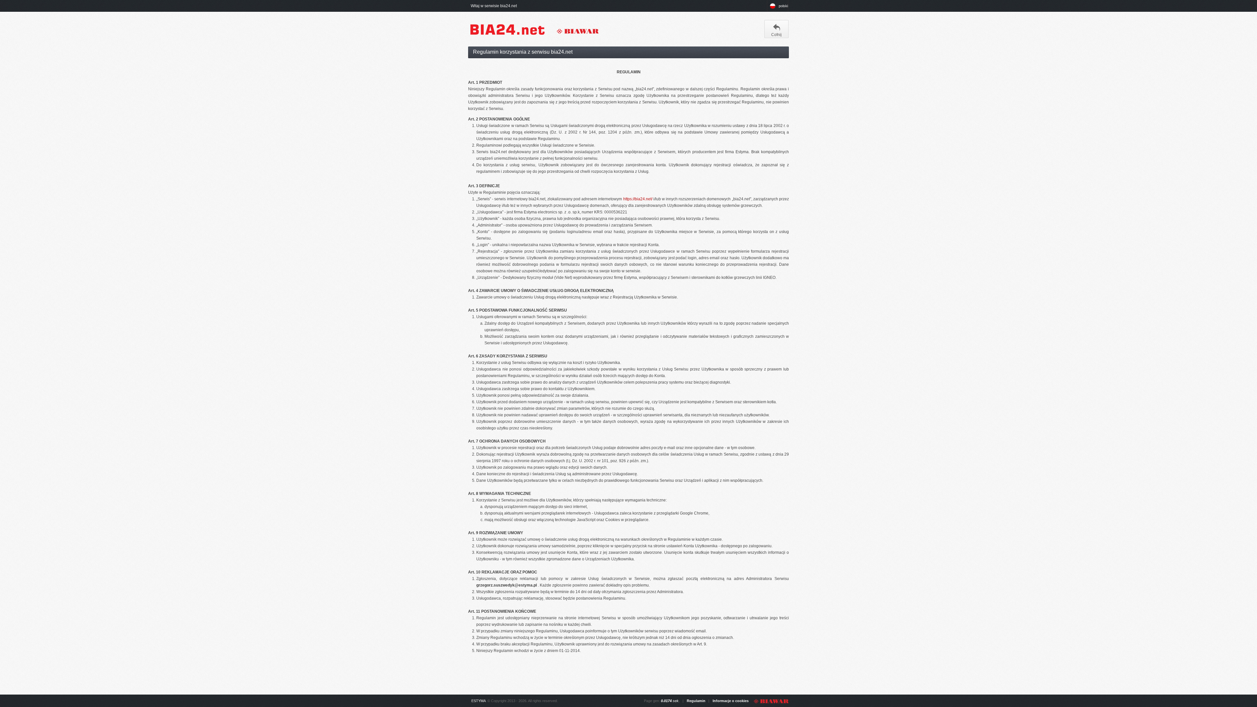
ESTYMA (478, 701)
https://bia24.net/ (637, 199)
